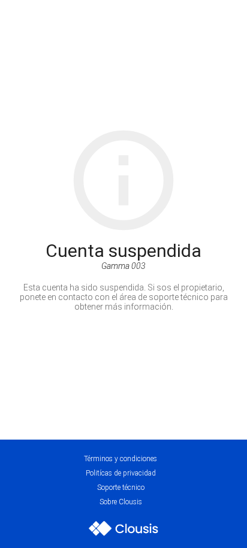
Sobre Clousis (121, 502)
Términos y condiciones (120, 459)
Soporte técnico (120, 487)
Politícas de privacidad (121, 473)
